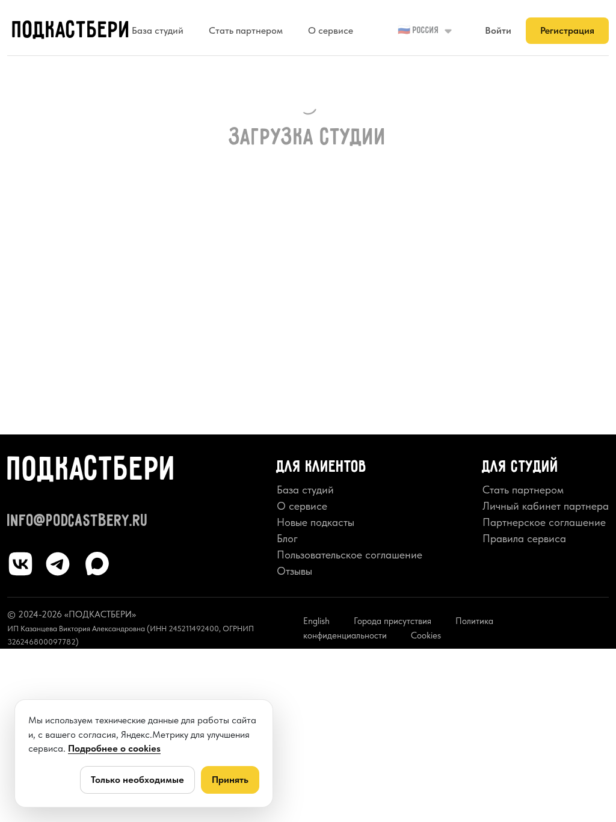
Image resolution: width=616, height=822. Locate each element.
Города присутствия (392, 621)
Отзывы (294, 570)
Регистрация (567, 30)
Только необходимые (137, 779)
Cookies (426, 635)
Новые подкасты (315, 522)
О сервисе (330, 30)
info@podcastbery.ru (78, 521)
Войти (498, 30)
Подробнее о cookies (114, 748)
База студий (157, 30)
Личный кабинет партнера (545, 505)
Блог (287, 538)
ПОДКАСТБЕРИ (71, 31)
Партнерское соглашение (544, 522)
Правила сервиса (524, 538)
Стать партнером (246, 30)
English (316, 621)
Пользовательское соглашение (349, 554)
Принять (230, 779)
